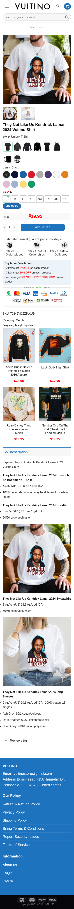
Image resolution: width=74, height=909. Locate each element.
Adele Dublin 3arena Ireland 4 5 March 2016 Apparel (19, 371)
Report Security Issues (21, 837)
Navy (14, 174)
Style (6, 136)
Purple (48, 174)
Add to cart (42, 227)
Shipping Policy (15, 820)
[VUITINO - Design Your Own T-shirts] (33, 6)
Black (6, 174)
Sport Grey (39, 174)
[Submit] (67, 17)
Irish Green (31, 184)
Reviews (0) (18, 740)
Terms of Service (16, 845)
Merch (42, 27)
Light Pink (6, 184)
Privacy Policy (14, 812)
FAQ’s (7, 873)
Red (31, 174)
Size (6, 191)
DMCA (8, 881)
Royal (23, 174)
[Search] (58, 6)
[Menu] (7, 6)
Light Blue (14, 184)
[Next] (65, 69)
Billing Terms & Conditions (23, 828)
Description (19, 452)
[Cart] (67, 6)
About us (10, 865)
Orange (64, 174)
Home (32, 27)
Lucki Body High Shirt (55, 367)
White (56, 174)
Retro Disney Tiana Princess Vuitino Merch (19, 429)
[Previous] (8, 69)
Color (6, 167)
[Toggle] (6, 452)
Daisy (23, 184)
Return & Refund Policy (21, 804)
